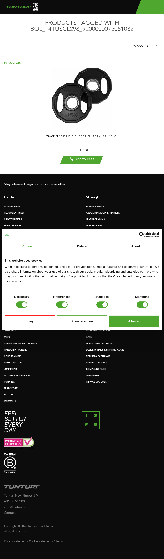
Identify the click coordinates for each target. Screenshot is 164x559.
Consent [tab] (28, 246)
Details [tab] (82, 246)
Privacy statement (15, 541)
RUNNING (9, 382)
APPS (89, 337)
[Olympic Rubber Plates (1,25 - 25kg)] (82, 95)
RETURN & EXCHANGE (98, 356)
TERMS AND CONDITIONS (99, 344)
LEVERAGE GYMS (95, 219)
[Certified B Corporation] (82, 463)
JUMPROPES (10, 369)
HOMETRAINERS (12, 207)
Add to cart (84, 159)
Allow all (134, 321)
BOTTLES (8, 395)
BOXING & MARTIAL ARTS (17, 376)
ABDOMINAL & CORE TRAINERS (103, 213)
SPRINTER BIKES (12, 226)
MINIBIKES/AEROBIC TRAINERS (20, 344)
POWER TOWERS (95, 207)
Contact (10, 513)
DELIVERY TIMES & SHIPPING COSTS (105, 350)
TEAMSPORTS (11, 388)
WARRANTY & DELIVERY (99, 331)
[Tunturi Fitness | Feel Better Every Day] (20, 8)
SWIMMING (10, 401)
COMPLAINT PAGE (96, 369)
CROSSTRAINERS (13, 219)
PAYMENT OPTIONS (96, 363)
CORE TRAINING (13, 356)
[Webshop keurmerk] (82, 443)
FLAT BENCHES (94, 226)
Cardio (9, 197)
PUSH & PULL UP (13, 363)
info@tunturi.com (16, 507)
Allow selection (82, 321)
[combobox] (146, 47)
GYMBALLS (10, 331)
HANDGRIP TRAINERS (15, 350)
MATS (7, 337)
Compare (14, 63)
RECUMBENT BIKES (14, 213)
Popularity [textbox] (140, 46)
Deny (30, 321)
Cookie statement (40, 541)
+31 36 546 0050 (16, 501)
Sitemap (59, 541)
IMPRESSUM (92, 376)
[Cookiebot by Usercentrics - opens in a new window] (141, 235)
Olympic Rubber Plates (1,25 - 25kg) (82, 136)
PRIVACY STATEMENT (97, 382)
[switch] (62, 304)
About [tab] (135, 246)
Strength (93, 197)
